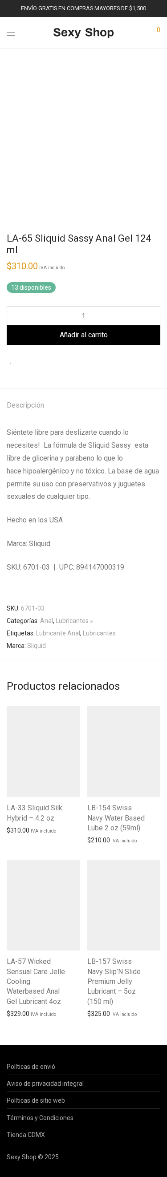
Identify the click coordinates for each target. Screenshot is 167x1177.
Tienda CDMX (26, 1134)
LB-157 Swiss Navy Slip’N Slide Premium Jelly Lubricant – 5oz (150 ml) (114, 981)
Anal (46, 620)
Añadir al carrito (84, 335)
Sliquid (36, 645)
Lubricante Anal (58, 633)
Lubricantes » (74, 620)
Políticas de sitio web (36, 1100)
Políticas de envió (31, 1066)
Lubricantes (99, 633)
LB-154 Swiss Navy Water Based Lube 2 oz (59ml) (116, 818)
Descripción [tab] (25, 405)
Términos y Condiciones (40, 1117)
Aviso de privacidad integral (45, 1083)
